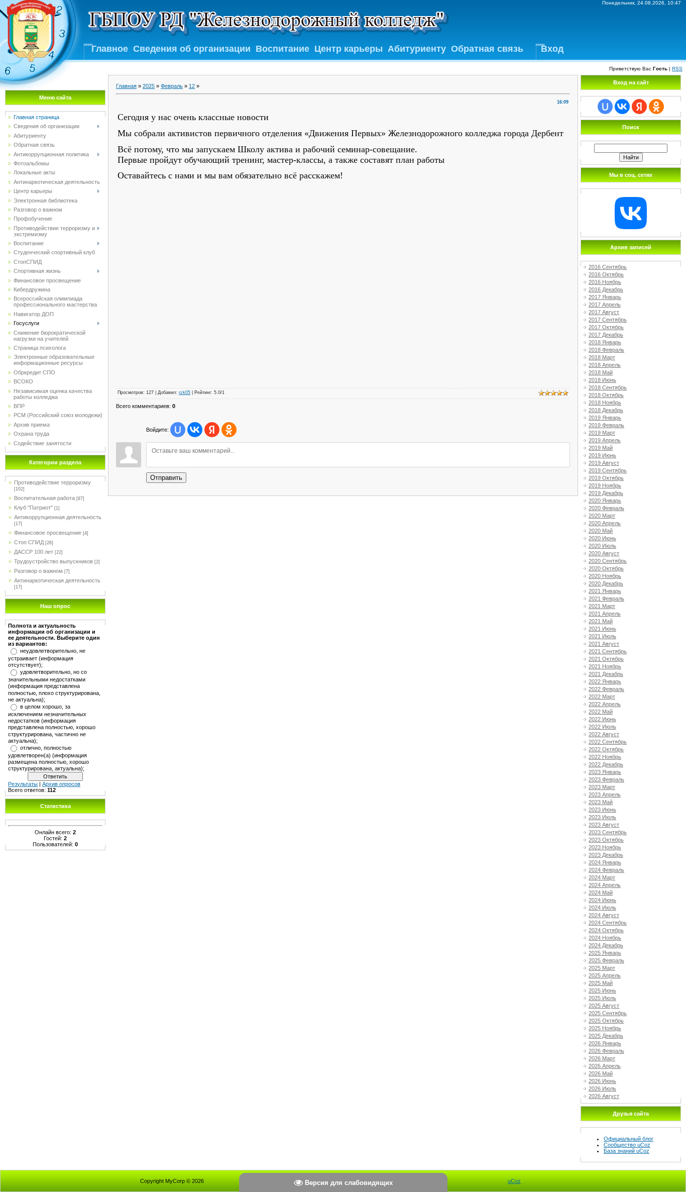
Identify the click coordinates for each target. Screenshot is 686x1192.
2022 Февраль (606, 689)
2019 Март (602, 433)
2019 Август (604, 463)
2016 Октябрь (606, 274)
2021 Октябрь (606, 659)
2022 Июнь (602, 719)
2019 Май (601, 448)
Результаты (23, 784)
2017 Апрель (605, 305)
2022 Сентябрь (608, 742)
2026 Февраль (606, 1051)
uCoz (514, 1181)
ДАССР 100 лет (33, 552)
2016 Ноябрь (605, 282)
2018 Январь (605, 342)
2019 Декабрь (606, 493)
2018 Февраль (606, 350)
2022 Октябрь (606, 749)
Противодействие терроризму (52, 482)
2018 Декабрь (606, 410)
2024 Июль (602, 908)
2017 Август (604, 312)
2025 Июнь (602, 990)
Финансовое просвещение (47, 533)
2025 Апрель (605, 975)
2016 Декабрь (606, 289)
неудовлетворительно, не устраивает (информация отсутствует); (46, 658)
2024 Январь (605, 862)
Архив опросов (61, 784)
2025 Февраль (606, 960)
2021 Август (604, 644)
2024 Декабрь (606, 945)
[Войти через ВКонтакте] (194, 429)
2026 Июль (602, 1088)
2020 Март (602, 516)
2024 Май (601, 892)
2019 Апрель (605, 440)
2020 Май (601, 531)
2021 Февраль (606, 598)
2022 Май (601, 712)
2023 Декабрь (606, 855)
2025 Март (602, 968)
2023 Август (604, 825)
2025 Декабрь (606, 1036)
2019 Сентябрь (608, 470)
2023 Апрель (605, 794)
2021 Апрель (605, 614)
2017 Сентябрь (608, 320)
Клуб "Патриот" (33, 508)
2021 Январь (605, 591)
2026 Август (604, 1096)
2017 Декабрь (606, 335)
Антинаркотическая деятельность (57, 580)
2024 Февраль (606, 870)
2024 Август (604, 915)
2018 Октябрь (606, 395)
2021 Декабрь (606, 674)
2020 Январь (605, 501)
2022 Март (602, 696)
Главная (126, 86)
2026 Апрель (605, 1066)
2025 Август (604, 1006)
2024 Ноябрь (605, 938)
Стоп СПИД (29, 542)
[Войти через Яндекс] (211, 429)
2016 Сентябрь (608, 267)
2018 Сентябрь (608, 387)
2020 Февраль (606, 508)
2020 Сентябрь (608, 561)
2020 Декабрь (606, 583)
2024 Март (602, 877)
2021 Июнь (602, 629)
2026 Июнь (602, 1081)
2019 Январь (605, 418)
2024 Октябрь (606, 930)
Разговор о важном (38, 571)
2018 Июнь (602, 380)
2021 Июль (602, 636)
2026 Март (602, 1058)
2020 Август (604, 553)
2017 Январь (605, 297)
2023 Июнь (602, 810)
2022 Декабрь (606, 764)
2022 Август (604, 734)
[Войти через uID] (177, 429)
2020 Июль (602, 546)
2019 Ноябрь (605, 485)
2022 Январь (605, 681)
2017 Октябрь (606, 327)
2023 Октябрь (606, 840)
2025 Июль (602, 998)
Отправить (166, 477)
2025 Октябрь (606, 1021)
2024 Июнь (602, 900)
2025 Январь (605, 953)
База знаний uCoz (626, 1151)
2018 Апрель (605, 365)
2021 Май (601, 621)
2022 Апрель (605, 704)
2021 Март (602, 606)
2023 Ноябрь (605, 847)
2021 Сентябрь (608, 651)
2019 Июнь (602, 455)
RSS (677, 68)
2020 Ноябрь (605, 576)
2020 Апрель (605, 523)
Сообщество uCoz (627, 1145)
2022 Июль (602, 727)
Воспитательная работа (44, 498)
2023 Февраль (606, 779)
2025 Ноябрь (605, 1028)
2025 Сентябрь (608, 1013)
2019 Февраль (606, 425)
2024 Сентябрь (608, 923)
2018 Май (601, 372)
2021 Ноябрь (605, 666)
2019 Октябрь (606, 478)
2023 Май (601, 802)
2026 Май (601, 1073)
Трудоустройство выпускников (53, 561)
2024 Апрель (605, 885)
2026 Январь (605, 1043)
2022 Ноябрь (605, 757)
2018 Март (602, 357)
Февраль (172, 86)
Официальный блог (628, 1139)
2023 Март (602, 787)
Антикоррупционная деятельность (57, 517)
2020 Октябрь (606, 568)
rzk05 (184, 392)
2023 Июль (602, 817)
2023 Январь (605, 772)
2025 (149, 86)
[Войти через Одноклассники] (229, 429)
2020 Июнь (602, 538)
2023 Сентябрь (608, 832)
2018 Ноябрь (605, 403)
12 (192, 86)
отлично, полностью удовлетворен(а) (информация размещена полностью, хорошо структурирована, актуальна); (48, 758)
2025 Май (601, 983)
